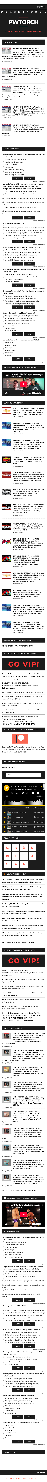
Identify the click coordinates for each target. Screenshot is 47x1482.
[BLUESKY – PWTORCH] (2, 11)
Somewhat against (10, 350)
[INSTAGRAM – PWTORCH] (19, 11)
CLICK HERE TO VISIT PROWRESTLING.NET (18, 942)
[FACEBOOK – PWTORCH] (23, 11)
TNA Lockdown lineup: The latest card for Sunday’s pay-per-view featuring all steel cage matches (22, 934)
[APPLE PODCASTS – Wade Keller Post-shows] (41, 11)
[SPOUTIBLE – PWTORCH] (32, 11)
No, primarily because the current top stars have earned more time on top (23, 204)
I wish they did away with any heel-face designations (14, 281)
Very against (9, 353)
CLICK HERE (22, 752)
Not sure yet (8, 348)
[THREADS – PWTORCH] (15, 11)
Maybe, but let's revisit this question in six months (21, 207)
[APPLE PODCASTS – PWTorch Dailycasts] (45, 11)
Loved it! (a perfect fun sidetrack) (15, 159)
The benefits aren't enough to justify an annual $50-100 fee (23, 233)
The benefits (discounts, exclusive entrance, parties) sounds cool (23, 228)
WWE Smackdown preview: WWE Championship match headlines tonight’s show (22, 919)
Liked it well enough (11, 164)
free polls (42, 181)
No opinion (8, 355)
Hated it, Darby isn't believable (14, 175)
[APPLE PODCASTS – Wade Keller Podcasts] (36, 11)
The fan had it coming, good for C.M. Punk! (18, 296)
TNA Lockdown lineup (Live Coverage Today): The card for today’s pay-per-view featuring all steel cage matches (23, 881)
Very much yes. (10, 343)
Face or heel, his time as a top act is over (12, 327)
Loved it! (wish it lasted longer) (14, 162)
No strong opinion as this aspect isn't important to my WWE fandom (21, 213)
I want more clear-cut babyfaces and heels (18, 274)
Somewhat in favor (11, 345)
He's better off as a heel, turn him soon (17, 323)
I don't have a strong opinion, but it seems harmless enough (24, 238)
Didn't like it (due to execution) (14, 170)
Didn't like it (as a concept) (13, 172)
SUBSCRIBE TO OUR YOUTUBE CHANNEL (22, 368)
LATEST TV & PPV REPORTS (14, 403)
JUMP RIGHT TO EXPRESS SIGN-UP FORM (18, 721)
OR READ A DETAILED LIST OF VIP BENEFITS (19, 724)
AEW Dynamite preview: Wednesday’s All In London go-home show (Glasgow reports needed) (22, 888)
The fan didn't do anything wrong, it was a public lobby (22, 301)
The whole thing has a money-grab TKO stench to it (21, 235)
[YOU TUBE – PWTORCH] (11, 11)
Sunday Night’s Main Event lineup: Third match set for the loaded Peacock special (23, 905)
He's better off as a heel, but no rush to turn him (20, 321)
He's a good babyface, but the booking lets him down (21, 316)
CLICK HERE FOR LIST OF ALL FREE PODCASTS (19, 1190)
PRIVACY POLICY (8, 767)
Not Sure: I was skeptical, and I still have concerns (21, 255)
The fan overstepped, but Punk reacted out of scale (21, 298)
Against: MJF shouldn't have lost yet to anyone (20, 260)
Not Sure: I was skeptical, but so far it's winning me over (22, 252)
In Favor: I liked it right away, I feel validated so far (21, 250)
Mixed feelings (9, 167)
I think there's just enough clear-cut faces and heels (21, 277)
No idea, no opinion (11, 330)
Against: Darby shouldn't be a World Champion (19, 257)
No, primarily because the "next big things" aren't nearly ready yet (23, 198)
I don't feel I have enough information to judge (19, 303)
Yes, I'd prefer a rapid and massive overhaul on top (21, 191)
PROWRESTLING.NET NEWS (16, 874)
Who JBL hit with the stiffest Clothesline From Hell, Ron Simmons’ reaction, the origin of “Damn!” (22, 927)
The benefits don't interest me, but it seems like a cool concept (25, 230)
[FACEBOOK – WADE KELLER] (28, 11)
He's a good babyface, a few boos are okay (18, 318)
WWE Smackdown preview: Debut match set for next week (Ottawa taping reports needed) (23, 912)
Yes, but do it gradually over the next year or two (20, 194)
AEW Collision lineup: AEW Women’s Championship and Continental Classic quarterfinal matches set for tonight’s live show (23, 896)
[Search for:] (23, 775)
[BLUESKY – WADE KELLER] (6, 11)
